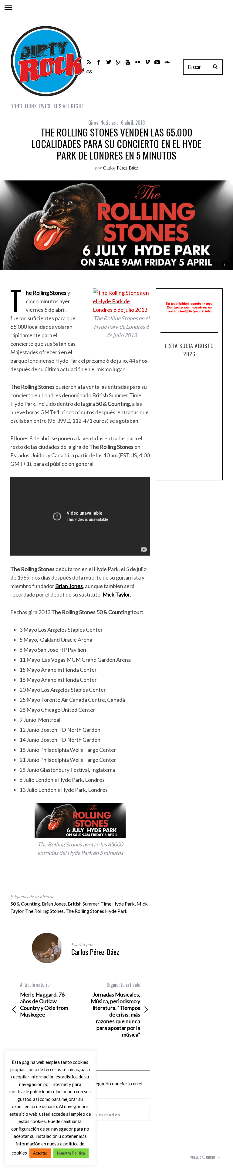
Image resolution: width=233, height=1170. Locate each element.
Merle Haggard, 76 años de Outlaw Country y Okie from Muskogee (44, 999)
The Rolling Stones (44, 911)
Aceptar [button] (40, 1153)
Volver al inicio (203, 1157)
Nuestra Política (71, 1153)
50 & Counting (25, 903)
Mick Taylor (116, 594)
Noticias (108, 122)
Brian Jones (54, 903)
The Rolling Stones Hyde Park (96, 911)
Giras (93, 122)
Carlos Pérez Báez (120, 167)
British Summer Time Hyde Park (101, 903)
